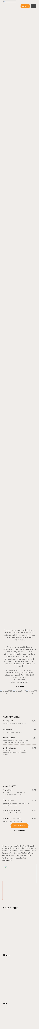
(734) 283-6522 (27, 675)
